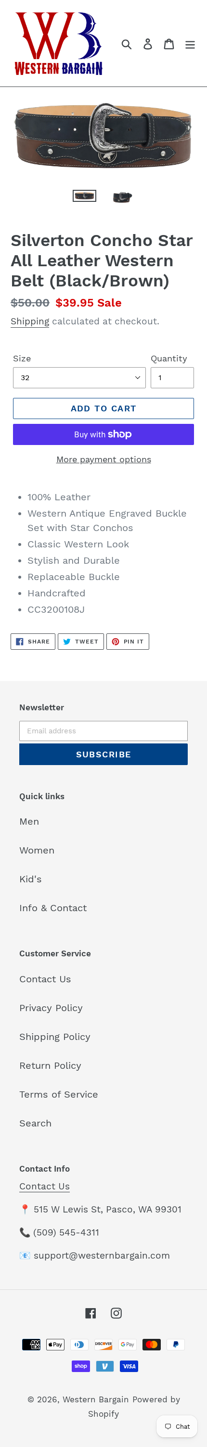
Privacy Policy (51, 1008)
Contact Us (45, 979)
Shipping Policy (55, 1036)
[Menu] (190, 43)
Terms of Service (58, 1094)
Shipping (30, 321)
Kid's (30, 879)
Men (29, 821)
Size (22, 358)
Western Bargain (96, 1399)
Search (35, 1123)
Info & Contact (53, 908)
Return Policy (50, 1065)
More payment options (103, 459)
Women (36, 850)
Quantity (169, 358)
